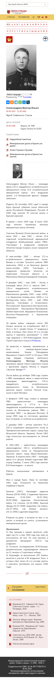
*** (24, 369)
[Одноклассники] (12, 102)
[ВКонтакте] (8, 102)
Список (11, 17)
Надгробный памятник (20, 139)
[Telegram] (16, 102)
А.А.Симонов (18, 590)
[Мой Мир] (24, 102)
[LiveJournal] (28, 102)
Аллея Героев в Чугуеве (21, 150)
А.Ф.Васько (35, 340)
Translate (27, 97)
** (38, 335)
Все (8, 24)
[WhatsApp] (20, 102)
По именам (23, 17)
